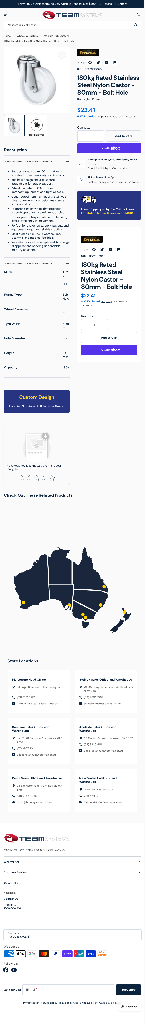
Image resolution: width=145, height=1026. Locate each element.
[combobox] (71, 25)
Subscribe (126, 1000)
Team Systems (26, 860)
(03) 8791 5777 (26, 704)
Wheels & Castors (27, 35)
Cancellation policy (109, 1013)
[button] (5, 15)
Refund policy (48, 1013)
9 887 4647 (90, 806)
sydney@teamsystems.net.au (101, 714)
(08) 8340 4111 (91, 759)
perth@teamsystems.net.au (34, 813)
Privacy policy (30, 1013)
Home (7, 35)
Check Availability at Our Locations (107, 168)
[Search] (133, 25)
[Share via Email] (105, 62)
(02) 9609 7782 (92, 708)
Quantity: (82, 127)
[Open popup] (111, 177)
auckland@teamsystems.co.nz (101, 812)
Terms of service (67, 1013)
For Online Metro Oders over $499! (106, 213)
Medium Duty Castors (56, 35)
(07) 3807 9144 (26, 759)
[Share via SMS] (113, 62)
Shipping (101, 116)
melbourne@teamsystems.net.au (37, 710)
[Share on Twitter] (97, 62)
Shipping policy (87, 1013)
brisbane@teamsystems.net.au (36, 765)
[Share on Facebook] (88, 62)
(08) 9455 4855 (27, 807)
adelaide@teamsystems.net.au (102, 765)
